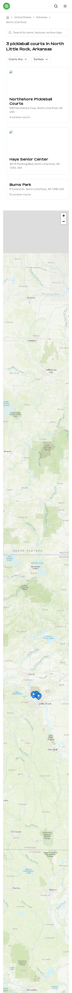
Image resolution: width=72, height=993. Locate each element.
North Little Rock (16, 22)
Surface (39, 59)
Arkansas (41, 17)
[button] (33, 694)
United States (22, 17)
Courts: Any (16, 59)
